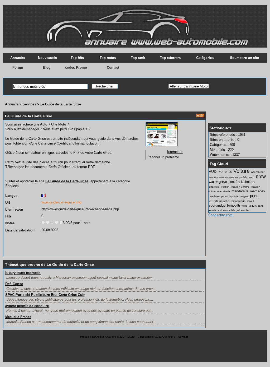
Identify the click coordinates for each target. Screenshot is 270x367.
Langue (11, 196)
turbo (244, 206)
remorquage (238, 200)
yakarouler (243, 210)
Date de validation (20, 230)
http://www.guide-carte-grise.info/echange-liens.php (80, 209)
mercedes (257, 191)
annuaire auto (216, 177)
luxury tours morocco (23, 273)
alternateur (257, 171)
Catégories (205, 58)
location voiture (240, 186)
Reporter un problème (163, 157)
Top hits (77, 58)
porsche (224, 200)
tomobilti (233, 205)
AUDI (213, 171)
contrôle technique (242, 181)
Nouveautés (47, 58)
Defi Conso (14, 284)
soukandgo (217, 205)
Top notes (108, 58)
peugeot (244, 196)
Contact (113, 67)
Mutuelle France (18, 317)
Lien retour (14, 209)
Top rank (138, 58)
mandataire (240, 191)
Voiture (241, 171)
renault (250, 201)
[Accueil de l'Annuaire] (135, 24)
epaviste (214, 186)
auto (251, 177)
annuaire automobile (236, 177)
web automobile (226, 210)
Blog (47, 67)
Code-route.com (220, 215)
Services (29, 104)
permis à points (229, 196)
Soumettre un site (244, 58)
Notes (10, 223)
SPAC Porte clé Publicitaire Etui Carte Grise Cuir (45, 295)
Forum (17, 67)
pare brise (214, 196)
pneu (254, 195)
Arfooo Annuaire (106, 336)
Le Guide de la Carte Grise (60, 104)
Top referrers (170, 58)
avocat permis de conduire (27, 306)
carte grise (218, 181)
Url (7, 203)
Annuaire (17, 58)
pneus (213, 200)
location (225, 186)
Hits (8, 216)
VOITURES (225, 172)
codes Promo (76, 67)
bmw (261, 176)
